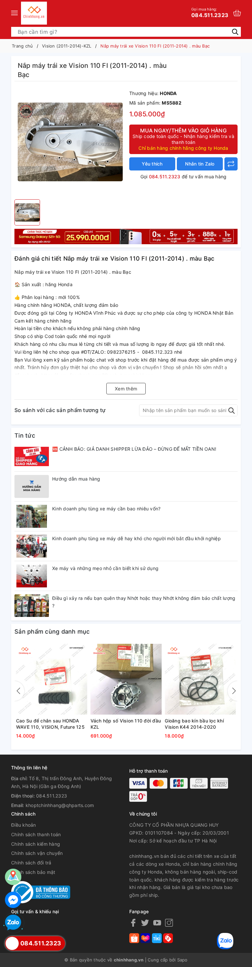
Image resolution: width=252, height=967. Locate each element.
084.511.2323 (209, 12)
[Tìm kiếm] (235, 31)
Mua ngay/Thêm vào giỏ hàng (183, 139)
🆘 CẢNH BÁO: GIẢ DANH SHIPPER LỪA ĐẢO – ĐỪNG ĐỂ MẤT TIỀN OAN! (134, 449)
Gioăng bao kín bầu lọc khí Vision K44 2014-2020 (194, 724)
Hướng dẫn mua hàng (76, 479)
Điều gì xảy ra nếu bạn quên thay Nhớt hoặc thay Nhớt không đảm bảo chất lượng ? (143, 602)
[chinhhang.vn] (34, 13)
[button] (233, 691)
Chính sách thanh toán (36, 834)
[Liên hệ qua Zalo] (13, 923)
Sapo (182, 959)
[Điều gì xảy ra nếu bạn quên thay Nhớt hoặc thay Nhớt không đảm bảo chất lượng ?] (31, 605)
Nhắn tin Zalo (199, 164)
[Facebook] (133, 922)
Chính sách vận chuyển (37, 853)
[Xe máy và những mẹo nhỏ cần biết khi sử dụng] (31, 575)
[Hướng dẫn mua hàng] (31, 486)
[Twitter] (145, 922)
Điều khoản (23, 825)
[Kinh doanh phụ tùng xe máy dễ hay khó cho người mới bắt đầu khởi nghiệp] (31, 546)
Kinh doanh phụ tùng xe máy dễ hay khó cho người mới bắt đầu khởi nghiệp (136, 538)
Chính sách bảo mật (33, 872)
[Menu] (14, 13)
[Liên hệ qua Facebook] (13, 900)
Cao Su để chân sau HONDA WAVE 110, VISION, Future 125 (50, 724)
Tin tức (24, 435)
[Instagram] (169, 922)
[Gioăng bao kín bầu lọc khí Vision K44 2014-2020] (200, 679)
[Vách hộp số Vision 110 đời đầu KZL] (126, 679)
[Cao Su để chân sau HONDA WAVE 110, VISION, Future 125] (51, 679)
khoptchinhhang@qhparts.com (60, 805)
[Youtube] (157, 922)
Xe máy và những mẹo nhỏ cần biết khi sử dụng (105, 568)
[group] (70, 142)
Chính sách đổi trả (31, 862)
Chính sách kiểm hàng (35, 844)
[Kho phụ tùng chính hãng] (126, 236)
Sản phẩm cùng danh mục (52, 631)
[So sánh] (231, 163)
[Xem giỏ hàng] (237, 13)
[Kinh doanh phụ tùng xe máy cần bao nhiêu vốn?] (31, 516)
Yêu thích (152, 164)
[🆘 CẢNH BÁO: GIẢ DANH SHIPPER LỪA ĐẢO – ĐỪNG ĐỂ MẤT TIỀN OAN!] (31, 456)
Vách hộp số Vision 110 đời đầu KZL (126, 724)
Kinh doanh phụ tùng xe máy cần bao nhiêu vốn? (106, 508)
